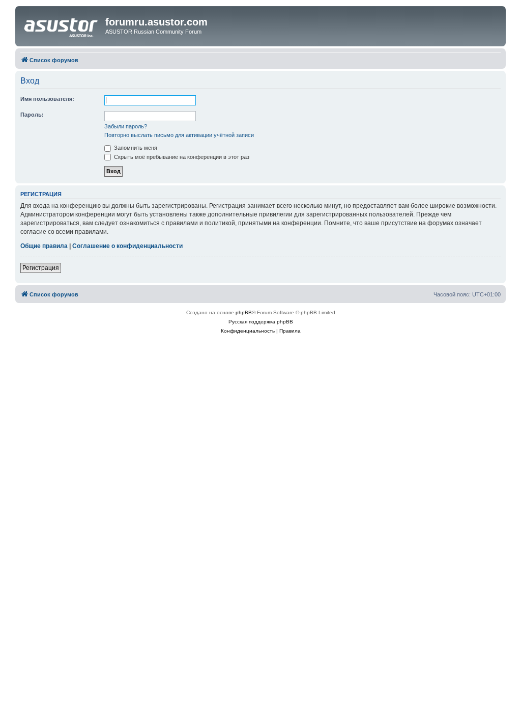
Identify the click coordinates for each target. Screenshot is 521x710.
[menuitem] (248, 331)
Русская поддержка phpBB (260, 321)
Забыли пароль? (125, 126)
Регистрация (40, 267)
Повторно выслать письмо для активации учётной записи (179, 135)
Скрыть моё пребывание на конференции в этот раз (180, 157)
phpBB (244, 312)
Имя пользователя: (47, 99)
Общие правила (44, 246)
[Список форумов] (61, 25)
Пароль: (32, 115)
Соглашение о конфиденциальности (127, 246)
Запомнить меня (134, 148)
